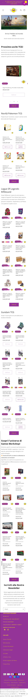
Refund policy (6, 643)
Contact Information (8, 646)
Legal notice (19, 685)
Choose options (20, 146)
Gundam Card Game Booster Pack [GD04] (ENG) (20, 337)
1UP (8, 680)
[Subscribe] (23, 609)
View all (14, 106)
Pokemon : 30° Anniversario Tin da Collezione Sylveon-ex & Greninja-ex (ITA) (20, 138)
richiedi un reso (7, 657)
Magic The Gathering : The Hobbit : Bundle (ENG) (13, 87)
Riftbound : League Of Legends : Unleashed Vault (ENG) (20, 223)
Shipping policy (22, 682)
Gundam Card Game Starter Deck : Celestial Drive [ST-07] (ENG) (20, 364)
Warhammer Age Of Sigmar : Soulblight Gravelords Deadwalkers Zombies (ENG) (7, 566)
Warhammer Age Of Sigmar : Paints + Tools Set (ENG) (7, 509)
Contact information (11, 685)
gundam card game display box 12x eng (7, 419)
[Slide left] (10, 101)
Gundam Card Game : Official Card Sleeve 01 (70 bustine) (20, 419)
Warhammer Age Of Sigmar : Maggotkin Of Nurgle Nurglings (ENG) (20, 538)
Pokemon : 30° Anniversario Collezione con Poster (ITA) (7, 167)
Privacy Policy (6, 664)
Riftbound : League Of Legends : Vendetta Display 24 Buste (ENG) (7, 223)
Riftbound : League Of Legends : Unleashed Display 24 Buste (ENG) (7, 247)
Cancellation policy (15, 687)
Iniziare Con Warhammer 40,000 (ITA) (20, 483)
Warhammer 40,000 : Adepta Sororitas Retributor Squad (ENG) (7, 538)
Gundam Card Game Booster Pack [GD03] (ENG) (7, 337)
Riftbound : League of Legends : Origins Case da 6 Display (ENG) (20, 295)
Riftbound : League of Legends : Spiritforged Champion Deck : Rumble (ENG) (20, 247)
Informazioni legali (8, 650)
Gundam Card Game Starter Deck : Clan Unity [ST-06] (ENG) (7, 392)
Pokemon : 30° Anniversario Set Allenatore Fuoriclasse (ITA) (7, 138)
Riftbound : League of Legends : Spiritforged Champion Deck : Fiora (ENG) (7, 271)
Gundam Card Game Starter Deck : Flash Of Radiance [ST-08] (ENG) (7, 364)
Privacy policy (7, 682)
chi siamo (5, 653)
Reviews (2, 563)
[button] (3, 10)
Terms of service (14, 682)
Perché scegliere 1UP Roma (10, 660)
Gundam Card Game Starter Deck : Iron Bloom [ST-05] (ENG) (20, 392)
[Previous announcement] (3, 2)
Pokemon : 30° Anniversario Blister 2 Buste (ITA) (20, 167)
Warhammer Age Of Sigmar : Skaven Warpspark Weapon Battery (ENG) (20, 565)
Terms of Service (7, 639)
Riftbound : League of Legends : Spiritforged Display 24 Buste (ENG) (7, 295)
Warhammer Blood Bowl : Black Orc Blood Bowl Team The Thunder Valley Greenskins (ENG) (20, 510)
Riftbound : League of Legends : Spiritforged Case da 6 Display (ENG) (20, 271)
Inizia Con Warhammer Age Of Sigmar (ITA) (7, 483)
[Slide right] (17, 101)
